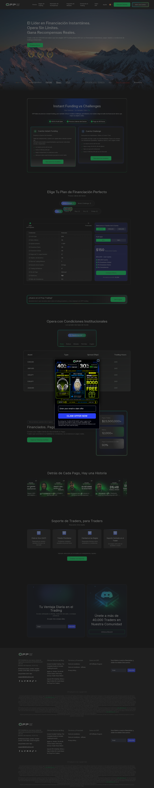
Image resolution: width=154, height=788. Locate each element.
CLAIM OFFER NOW (77, 416)
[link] (77, 381)
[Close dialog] (98, 361)
